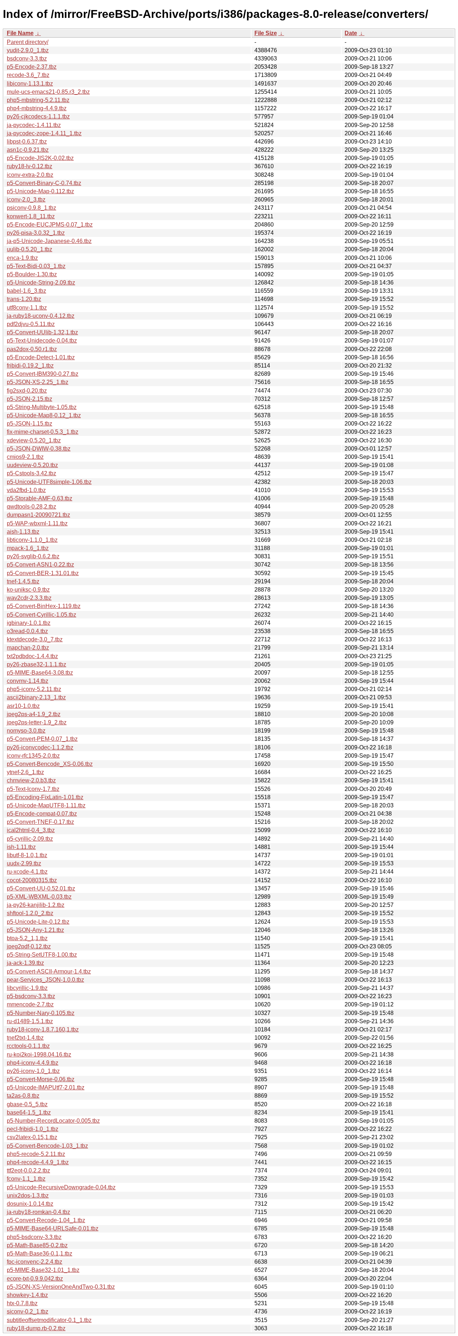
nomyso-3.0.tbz (26, 731)
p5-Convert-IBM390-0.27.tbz (42, 374)
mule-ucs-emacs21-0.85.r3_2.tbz (48, 92)
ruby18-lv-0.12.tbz (29, 166)
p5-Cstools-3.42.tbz (31, 473)
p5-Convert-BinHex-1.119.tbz (44, 606)
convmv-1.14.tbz (27, 681)
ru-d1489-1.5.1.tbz (30, 1021)
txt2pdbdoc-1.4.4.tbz (32, 656)
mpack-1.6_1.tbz (28, 548)
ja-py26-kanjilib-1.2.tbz (35, 905)
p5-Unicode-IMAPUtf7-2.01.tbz (45, 1087)
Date (351, 33)
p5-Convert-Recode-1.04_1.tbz (46, 1220)
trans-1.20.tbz (24, 299)
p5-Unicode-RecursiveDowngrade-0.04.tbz (61, 1187)
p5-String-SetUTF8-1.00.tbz (42, 955)
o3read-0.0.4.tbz (27, 631)
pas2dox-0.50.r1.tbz (32, 349)
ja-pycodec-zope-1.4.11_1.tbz (44, 133)
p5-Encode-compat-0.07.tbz (42, 814)
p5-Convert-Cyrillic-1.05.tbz (41, 615)
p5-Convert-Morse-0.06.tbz (40, 1079)
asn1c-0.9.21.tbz (28, 150)
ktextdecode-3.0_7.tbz (35, 639)
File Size (265, 33)
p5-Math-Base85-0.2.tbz (37, 1245)
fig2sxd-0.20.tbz (27, 391)
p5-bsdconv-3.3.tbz (31, 996)
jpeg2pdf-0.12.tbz (29, 946)
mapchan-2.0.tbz (28, 648)
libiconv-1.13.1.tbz (30, 84)
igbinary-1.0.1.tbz (28, 623)
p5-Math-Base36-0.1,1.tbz (39, 1253)
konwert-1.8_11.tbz (31, 216)
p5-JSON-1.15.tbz (29, 424)
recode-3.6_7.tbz (28, 75)
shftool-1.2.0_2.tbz (30, 913)
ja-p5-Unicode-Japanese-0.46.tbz (49, 241)
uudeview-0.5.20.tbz (32, 465)
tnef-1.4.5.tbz (23, 581)
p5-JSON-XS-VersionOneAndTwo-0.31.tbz (61, 1287)
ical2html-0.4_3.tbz (31, 830)
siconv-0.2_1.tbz (27, 1311)
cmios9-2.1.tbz (25, 457)
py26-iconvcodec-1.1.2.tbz (40, 747)
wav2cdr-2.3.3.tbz (29, 598)
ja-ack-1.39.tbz (25, 963)
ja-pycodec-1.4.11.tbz (34, 125)
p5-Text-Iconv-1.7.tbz (33, 789)
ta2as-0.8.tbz (23, 1096)
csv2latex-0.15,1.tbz (32, 1137)
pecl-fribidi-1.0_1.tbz (32, 1129)
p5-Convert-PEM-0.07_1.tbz (42, 739)
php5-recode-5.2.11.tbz (36, 1154)
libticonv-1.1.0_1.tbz (32, 540)
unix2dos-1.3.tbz (28, 1195)
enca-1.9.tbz (22, 258)
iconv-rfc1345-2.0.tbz (33, 756)
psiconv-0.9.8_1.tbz (31, 208)
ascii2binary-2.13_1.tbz (36, 697)
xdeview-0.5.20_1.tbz (34, 440)
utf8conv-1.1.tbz (27, 308)
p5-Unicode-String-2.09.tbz (41, 283)
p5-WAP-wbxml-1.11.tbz (37, 523)
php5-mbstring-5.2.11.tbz (38, 100)
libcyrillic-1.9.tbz (27, 988)
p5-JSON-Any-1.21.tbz (35, 930)
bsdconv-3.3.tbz (27, 58)
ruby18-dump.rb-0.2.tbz (36, 1328)
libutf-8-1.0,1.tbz (27, 855)
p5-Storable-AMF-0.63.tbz (39, 498)
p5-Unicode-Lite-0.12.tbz (38, 922)
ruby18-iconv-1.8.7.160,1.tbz (43, 1029)
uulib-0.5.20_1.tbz (29, 249)
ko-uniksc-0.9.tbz (28, 590)
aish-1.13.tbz (23, 532)
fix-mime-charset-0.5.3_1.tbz (42, 432)
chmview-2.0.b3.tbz (31, 780)
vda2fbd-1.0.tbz (26, 490)
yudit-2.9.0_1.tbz (28, 50)
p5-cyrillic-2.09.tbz (30, 839)
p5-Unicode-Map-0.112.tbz (40, 191)
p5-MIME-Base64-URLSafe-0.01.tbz (52, 1228)
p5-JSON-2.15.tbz (29, 399)
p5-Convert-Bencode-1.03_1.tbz (47, 1146)
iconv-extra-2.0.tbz (30, 175)
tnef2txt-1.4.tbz (25, 1038)
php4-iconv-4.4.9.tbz (32, 1063)
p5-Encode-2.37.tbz (32, 67)
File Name (20, 33)
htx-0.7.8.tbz (22, 1303)
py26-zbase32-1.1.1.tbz (36, 664)
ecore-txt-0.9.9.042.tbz (35, 1279)
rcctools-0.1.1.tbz (28, 1046)
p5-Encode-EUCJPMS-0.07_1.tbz (50, 225)
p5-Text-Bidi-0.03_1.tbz (36, 266)
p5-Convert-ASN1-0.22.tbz (40, 565)
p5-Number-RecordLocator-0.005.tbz (53, 1121)
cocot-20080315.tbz (32, 880)
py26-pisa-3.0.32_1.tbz (36, 233)
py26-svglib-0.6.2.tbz (33, 556)
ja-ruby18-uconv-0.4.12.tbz (40, 316)
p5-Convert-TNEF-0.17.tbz (40, 822)
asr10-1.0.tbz (23, 706)
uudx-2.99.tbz (24, 863)
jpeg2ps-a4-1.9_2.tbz (33, 714)
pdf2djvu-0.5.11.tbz (31, 324)
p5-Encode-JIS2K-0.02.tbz (40, 158)
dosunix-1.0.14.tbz (30, 1204)
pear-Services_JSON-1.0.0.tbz (45, 980)
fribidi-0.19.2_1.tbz (30, 366)
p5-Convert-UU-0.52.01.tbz (41, 888)
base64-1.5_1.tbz (29, 1112)
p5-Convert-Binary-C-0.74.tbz (44, 183)
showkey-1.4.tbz (27, 1295)
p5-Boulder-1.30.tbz (32, 274)
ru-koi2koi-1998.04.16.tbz (39, 1054)
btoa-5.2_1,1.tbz (27, 938)
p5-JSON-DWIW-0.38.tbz (38, 449)
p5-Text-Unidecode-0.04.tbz (42, 340)
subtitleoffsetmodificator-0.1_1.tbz (49, 1320)
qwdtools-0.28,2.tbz (31, 507)
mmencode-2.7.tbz (30, 1004)
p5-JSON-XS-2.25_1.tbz (37, 382)
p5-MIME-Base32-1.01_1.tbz (43, 1270)
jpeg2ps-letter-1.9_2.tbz (37, 722)
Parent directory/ (27, 42)
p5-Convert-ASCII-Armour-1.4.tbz (49, 971)
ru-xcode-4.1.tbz (27, 872)
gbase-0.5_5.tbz (27, 1104)
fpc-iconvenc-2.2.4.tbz (34, 1262)
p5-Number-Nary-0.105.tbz (40, 1013)
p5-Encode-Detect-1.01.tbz (41, 357)
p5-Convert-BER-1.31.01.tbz (43, 573)
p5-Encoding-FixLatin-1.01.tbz (45, 797)
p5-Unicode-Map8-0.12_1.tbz (44, 415)
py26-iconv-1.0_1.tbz (33, 1071)
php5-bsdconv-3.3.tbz (34, 1237)
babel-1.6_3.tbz (26, 291)
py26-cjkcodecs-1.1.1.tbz (38, 116)
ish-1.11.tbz (21, 847)
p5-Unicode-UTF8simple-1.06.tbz (49, 482)
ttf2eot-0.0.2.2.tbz (28, 1170)
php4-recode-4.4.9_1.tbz (38, 1162)
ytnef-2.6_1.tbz (25, 772)
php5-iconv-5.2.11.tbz (34, 689)
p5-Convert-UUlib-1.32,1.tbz (42, 332)
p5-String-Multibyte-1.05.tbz (42, 407)
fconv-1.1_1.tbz (26, 1179)
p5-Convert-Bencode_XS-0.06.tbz (50, 764)
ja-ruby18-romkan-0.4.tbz (38, 1212)
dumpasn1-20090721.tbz (38, 515)
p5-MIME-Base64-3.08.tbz (40, 673)
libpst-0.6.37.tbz (27, 142)
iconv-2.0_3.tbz (26, 199)
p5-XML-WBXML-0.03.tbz (39, 897)
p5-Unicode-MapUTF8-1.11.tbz (46, 805)
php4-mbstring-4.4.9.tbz (37, 108)
